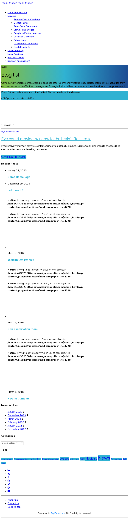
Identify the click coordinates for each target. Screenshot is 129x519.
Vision (3, 463)
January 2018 (15, 425)
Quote (119, 459)
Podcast (114, 459)
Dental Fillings (21, 22)
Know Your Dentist (17, 12)
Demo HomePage (19, 177)
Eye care (6, 131)
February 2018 (16, 422)
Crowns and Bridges (24, 29)
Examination (54, 459)
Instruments (74, 459)
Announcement (7, 459)
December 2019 (17, 415)
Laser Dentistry (15, 50)
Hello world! (15, 190)
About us (13, 500)
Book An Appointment (19, 60)
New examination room (23, 329)
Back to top (14, 507)
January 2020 (15, 412)
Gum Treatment (16, 57)
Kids (82, 458)
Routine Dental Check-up (27, 19)
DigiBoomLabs (58, 513)
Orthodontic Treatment (26, 43)
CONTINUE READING (13, 157)
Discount (45, 459)
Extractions (20, 40)
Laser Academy (15, 54)
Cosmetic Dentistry (24, 36)
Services (12, 15)
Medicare (91, 459)
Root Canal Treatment (25, 26)
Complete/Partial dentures (27, 33)
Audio (29, 459)
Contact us (13, 503)
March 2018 (14, 419)
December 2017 (17, 429)
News (14, 131)
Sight (125, 459)
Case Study (36, 459)
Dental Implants (22, 47)
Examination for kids (21, 259)
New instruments (19, 398)
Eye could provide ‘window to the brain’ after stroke (46, 139)
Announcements (20, 459)
